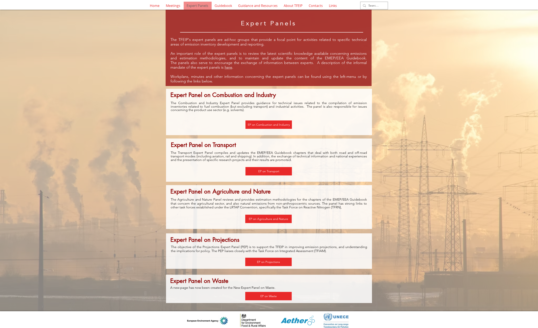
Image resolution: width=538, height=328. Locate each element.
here (228, 67)
